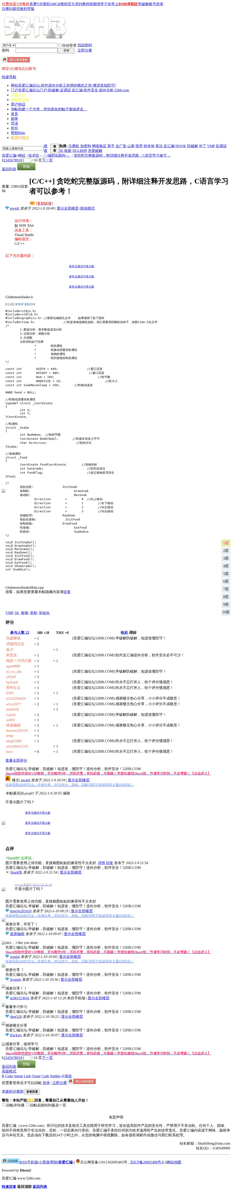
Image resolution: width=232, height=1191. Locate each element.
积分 (14, 128)
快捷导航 (9, 77)
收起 (124, 632)
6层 (226, 581)
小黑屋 (44, 1162)
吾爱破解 (95, 151)
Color (9, 1076)
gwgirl (14, 208)
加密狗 (85, 146)
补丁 (202, 146)
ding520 (16, 1016)
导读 (14, 123)
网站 (63, 85)
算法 (159, 146)
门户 (70, 90)
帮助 (18, 133)
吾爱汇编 (9, 155)
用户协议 (18, 104)
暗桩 (68, 151)
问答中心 (18, 95)
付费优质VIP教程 (15, 4)
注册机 (73, 146)
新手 (111, 146)
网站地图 (174, 1162)
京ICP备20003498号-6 (147, 1162)
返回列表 (9, 169)
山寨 (131, 146)
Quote (36, 1076)
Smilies (55, 1076)
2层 (226, 551)
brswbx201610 (20, 911)
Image (18, 1076)
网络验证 (99, 146)
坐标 (33, 613)
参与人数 (19, 632)
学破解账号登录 (150, 4)
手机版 (32, 1162)
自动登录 (69, 45)
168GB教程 (59, 4)
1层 (226, 543)
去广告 (121, 146)
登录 (46, 1083)
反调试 (221, 146)
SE (61, 151)
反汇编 (169, 146)
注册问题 (9, 9)
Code (45, 1076)
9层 (226, 604)
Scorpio (15, 979)
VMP (211, 146)
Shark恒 (16, 872)
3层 (226, 558)
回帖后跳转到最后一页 (48, 1105)
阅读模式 (87, 208)
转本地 (149, 146)
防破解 (192, 146)
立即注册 (84, 50)
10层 (226, 612)
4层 (226, 566)
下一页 (47, 160)
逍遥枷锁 (17, 934)
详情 (101, 863)
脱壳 (139, 146)
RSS (23, 1162)
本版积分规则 (13, 1091)
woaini (15, 957)
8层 (226, 597)
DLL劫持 (79, 151)
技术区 (33, 155)
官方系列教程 (78, 4)
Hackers (16, 1035)
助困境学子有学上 (103, 4)
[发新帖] (26, 169)
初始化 (44, 613)
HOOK (180, 146)
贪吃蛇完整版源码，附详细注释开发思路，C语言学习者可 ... (122, 155)
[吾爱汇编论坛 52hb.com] (10, 1162)
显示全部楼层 (68, 208)
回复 (67, 592)
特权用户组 (20, 100)
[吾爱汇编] (35, 37)
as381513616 (19, 998)
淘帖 (49, 109)
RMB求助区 (128, 4)
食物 (24, 613)
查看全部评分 (16, 760)
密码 (5, 50)
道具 (14, 114)
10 (20, 160)
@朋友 (66, 1076)
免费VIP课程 (39, 4)
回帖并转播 (15, 1105)
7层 (226, 589)
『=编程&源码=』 (56, 155)
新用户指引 (20, 137)
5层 (226, 574)
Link (27, 1076)
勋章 (14, 119)
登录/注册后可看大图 (81, 266)
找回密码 (84, 45)
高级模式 (9, 1071)
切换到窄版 (25, 9)
